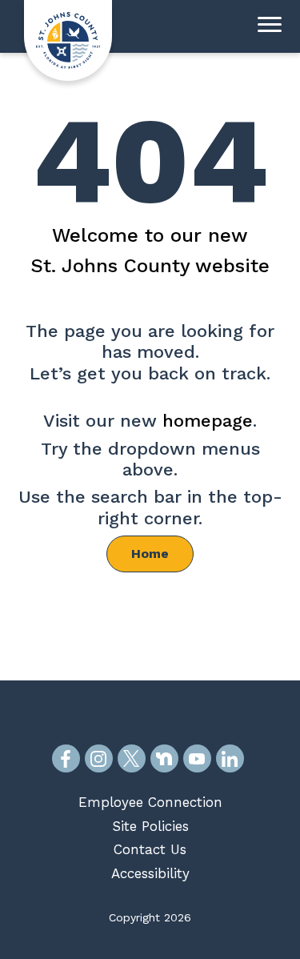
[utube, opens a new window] (197, 758)
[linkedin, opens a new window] (230, 758)
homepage (207, 421)
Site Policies (150, 826)
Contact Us (150, 849)
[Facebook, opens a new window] (66, 758)
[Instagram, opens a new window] (99, 758)
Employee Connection (150, 802)
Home (150, 553)
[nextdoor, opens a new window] (164, 758)
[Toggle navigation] (269, 26)
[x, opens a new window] (132, 758)
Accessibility (150, 873)
